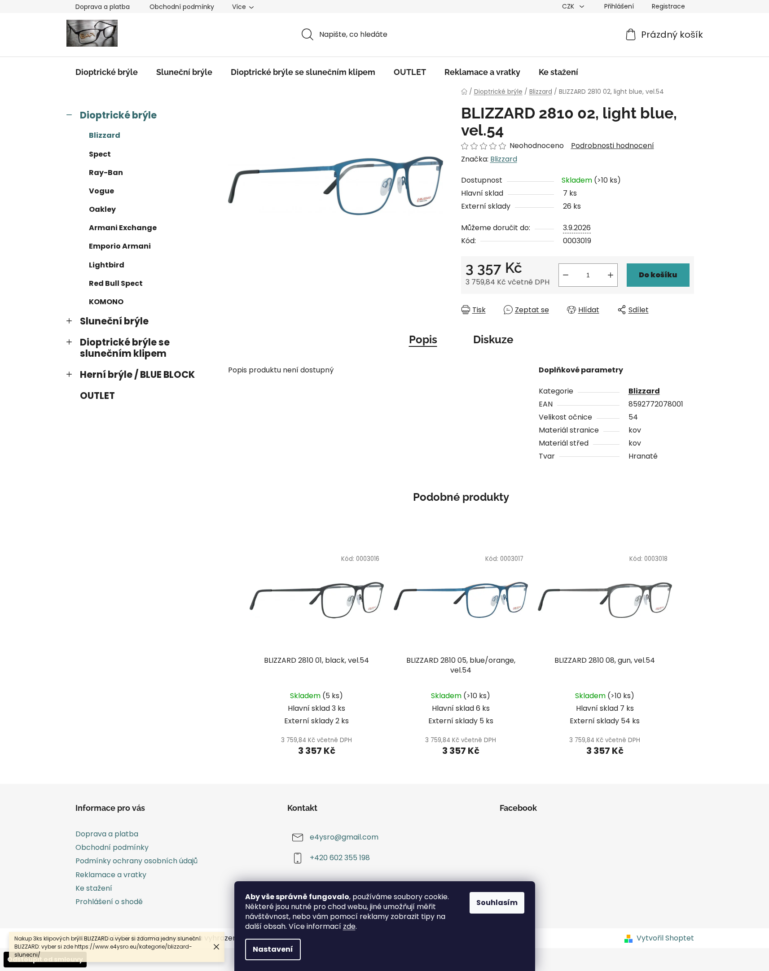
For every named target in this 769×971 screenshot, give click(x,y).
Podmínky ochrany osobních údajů (136, 861)
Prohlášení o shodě (109, 902)
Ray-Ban (106, 172)
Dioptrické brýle (118, 115)
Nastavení (273, 949)
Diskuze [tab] (493, 339)
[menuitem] (106, 72)
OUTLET (97, 395)
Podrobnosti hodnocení (612, 146)
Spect (100, 154)
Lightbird (106, 265)
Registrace (668, 6)
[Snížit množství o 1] (565, 275)
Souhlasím (497, 902)
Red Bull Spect (116, 283)
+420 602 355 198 (340, 858)
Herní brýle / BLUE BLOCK (137, 374)
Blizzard (104, 135)
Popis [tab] (423, 339)
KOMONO (106, 302)
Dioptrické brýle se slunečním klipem (125, 348)
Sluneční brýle (114, 321)
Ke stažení (93, 888)
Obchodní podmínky (181, 6)
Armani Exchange (123, 228)
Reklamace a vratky (110, 875)
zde (349, 926)
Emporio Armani (120, 246)
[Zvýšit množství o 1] (610, 275)
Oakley (102, 209)
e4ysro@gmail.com (344, 837)
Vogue (101, 191)
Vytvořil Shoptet (665, 938)
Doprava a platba (102, 6)
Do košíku (658, 275)
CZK (569, 6)
